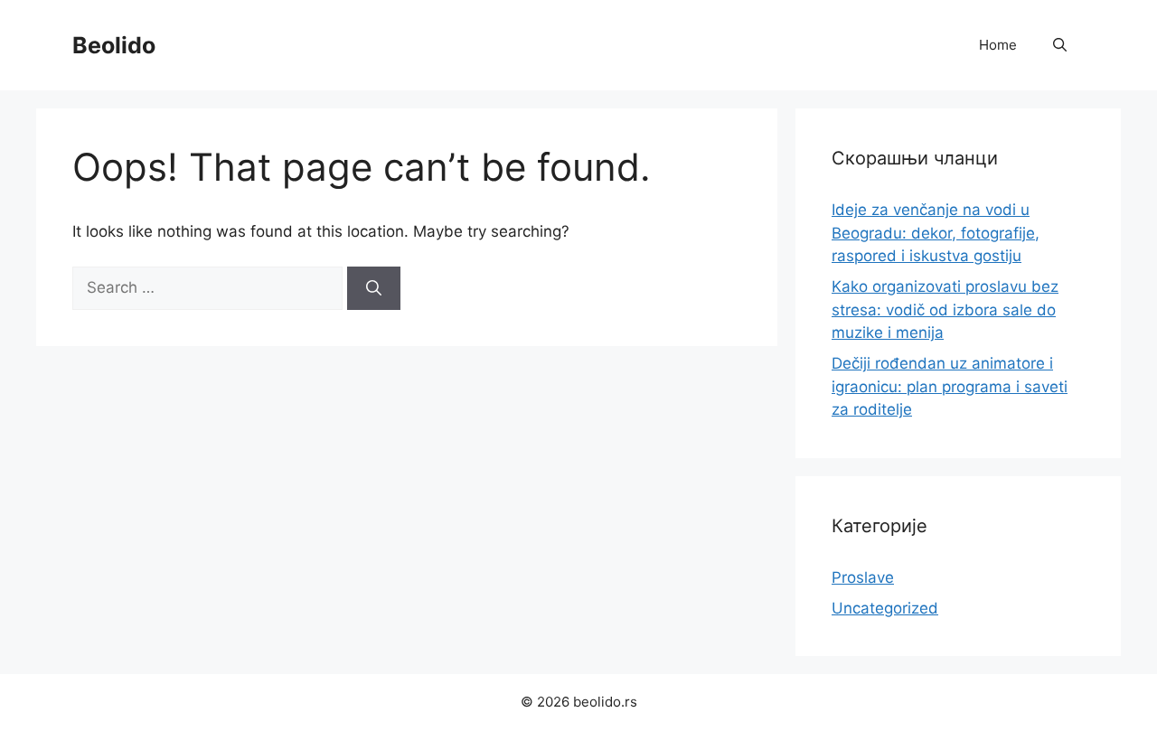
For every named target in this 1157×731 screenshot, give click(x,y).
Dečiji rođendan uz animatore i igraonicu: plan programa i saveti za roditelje (950, 386)
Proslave (863, 577)
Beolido (113, 45)
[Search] (373, 288)
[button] (1060, 45)
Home (998, 44)
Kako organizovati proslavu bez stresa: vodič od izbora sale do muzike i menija (945, 309)
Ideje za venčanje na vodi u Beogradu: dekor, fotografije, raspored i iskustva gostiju (935, 233)
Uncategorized (885, 608)
